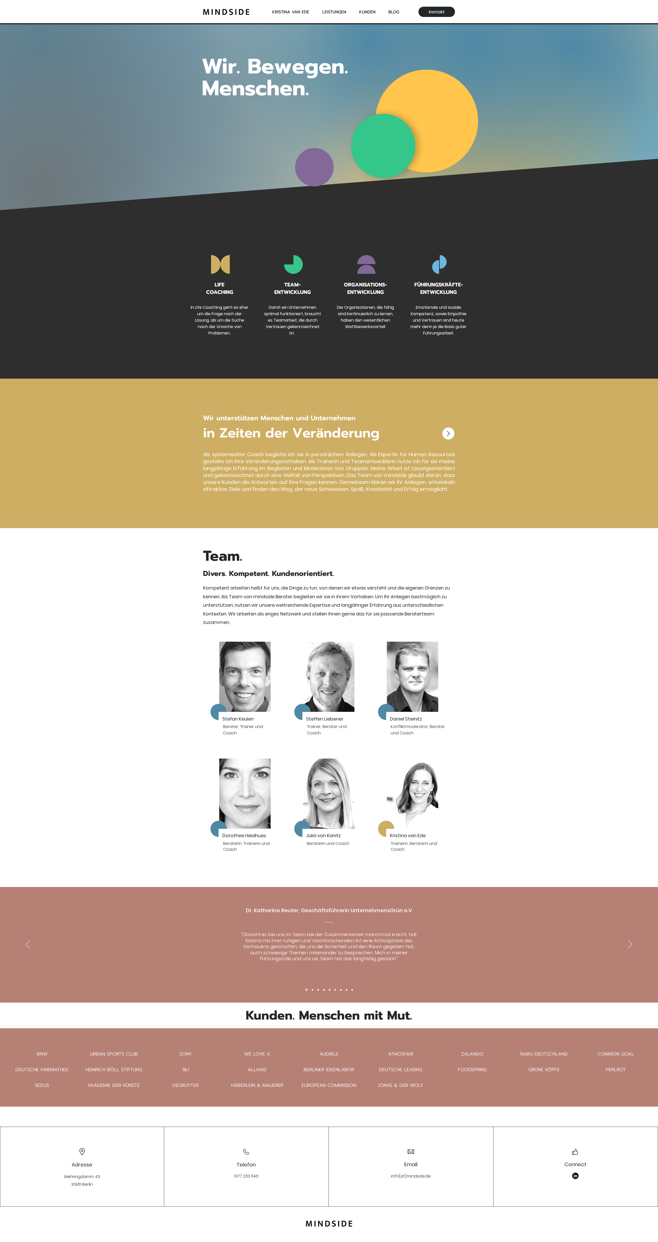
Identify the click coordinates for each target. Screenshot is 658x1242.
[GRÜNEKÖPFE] (329, 990)
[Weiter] (630, 944)
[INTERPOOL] (341, 990)
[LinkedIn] (575, 1176)
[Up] (448, 433)
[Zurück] (28, 944)
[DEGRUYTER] (352, 990)
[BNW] (306, 990)
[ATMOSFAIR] (312, 990)
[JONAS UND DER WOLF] (346, 990)
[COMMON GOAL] (318, 990)
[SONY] (324, 990)
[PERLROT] (335, 990)
